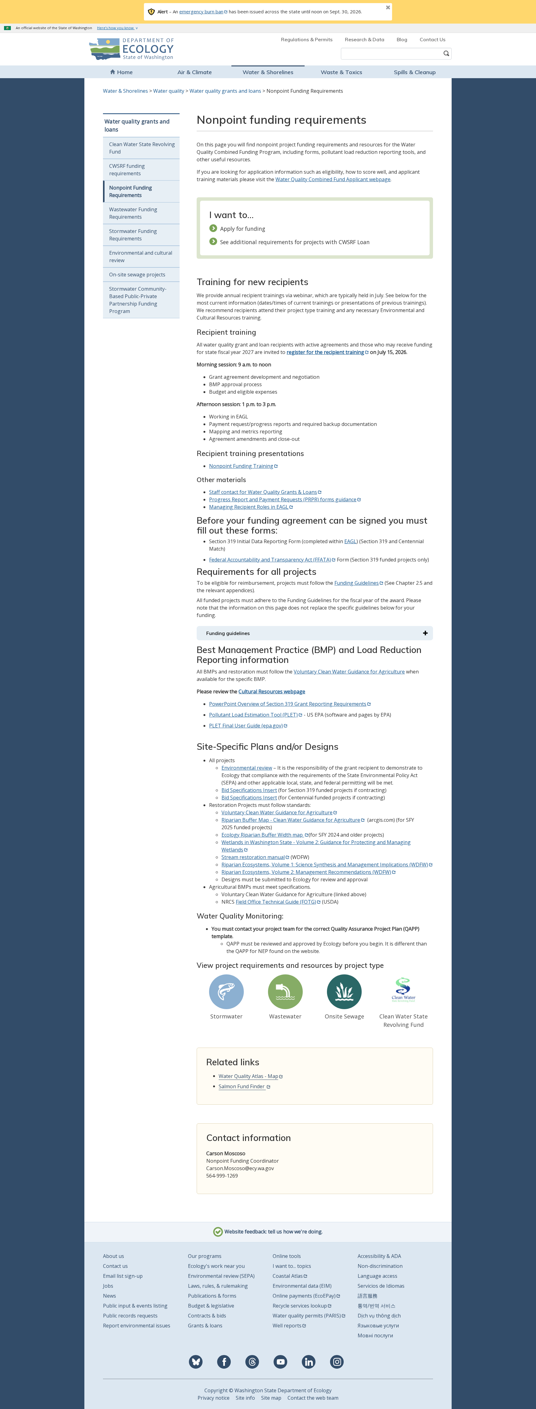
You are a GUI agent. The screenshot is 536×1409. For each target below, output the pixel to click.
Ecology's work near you (216, 1266)
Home (125, 72)
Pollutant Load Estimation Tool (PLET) (253, 714)
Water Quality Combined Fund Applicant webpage (333, 179)
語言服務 (367, 1295)
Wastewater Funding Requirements (133, 213)
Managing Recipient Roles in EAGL (248, 506)
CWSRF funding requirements (127, 170)
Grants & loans (205, 1325)
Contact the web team (313, 1397)
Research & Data (364, 39)
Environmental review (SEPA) (221, 1276)
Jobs (108, 1285)
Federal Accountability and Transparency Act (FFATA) (270, 559)
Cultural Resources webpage (272, 691)
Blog (402, 39)
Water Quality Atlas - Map (248, 1076)
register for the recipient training (325, 352)
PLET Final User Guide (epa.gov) (246, 725)
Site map (271, 1397)
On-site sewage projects (137, 274)
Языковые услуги (378, 1325)
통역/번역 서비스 (376, 1305)
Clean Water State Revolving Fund (142, 148)
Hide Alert (374, 8)
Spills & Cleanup (415, 72)
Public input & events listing (135, 1305)
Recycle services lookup (300, 1305)
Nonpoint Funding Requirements (130, 191)
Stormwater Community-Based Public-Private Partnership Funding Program (138, 300)
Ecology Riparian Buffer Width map (262, 834)
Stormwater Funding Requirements (133, 235)
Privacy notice (214, 1397)
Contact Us (432, 39)
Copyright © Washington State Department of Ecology (268, 1390)
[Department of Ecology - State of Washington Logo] (124, 49)
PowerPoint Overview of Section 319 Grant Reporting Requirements (287, 703)
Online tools (287, 1256)
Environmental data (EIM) (302, 1285)
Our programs (204, 1256)
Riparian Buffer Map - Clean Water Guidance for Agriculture (290, 819)
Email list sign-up (123, 1276)
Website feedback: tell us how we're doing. (273, 1231)
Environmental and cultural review (140, 256)
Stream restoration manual (253, 857)
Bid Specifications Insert (249, 790)
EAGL (350, 541)
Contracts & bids (207, 1315)
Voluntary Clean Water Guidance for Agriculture (349, 671)
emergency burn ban (201, 11)
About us (113, 1256)
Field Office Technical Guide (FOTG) (276, 901)
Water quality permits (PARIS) (307, 1315)
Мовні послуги (375, 1335)
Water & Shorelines (268, 72)
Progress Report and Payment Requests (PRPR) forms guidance (282, 499)
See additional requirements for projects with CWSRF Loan (295, 242)
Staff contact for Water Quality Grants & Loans (263, 492)
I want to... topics (292, 1266)
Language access (377, 1276)
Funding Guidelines (356, 582)
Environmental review (246, 767)
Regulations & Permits (307, 39)
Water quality (168, 90)
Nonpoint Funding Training (241, 466)
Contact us (115, 1266)
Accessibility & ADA (379, 1256)
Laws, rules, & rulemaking (218, 1285)
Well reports (287, 1325)
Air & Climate (194, 72)
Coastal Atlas (288, 1276)
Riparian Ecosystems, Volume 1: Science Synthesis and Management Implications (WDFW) (324, 864)
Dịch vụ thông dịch (379, 1315)
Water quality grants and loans (225, 90)
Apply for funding (242, 228)
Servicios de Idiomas (381, 1285)
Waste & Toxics (341, 72)
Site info (245, 1397)
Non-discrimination (380, 1266)
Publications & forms (212, 1295)
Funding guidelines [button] (228, 633)
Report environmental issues (136, 1325)
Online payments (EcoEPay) (304, 1295)
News (109, 1295)
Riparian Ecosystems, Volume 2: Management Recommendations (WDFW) (306, 872)
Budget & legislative (211, 1305)
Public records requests (130, 1315)
